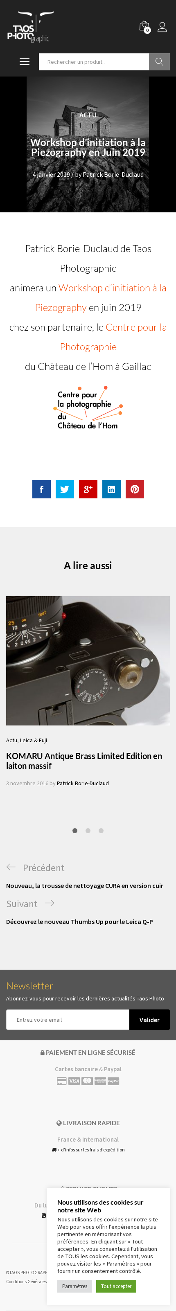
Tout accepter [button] (116, 1286)
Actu (88, 114)
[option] (88, 692)
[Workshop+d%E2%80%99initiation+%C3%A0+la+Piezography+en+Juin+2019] (65, 489)
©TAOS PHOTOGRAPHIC (29, 1272)
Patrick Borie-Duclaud (113, 174)
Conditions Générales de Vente (34, 1281)
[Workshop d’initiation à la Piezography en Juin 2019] (41, 489)
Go (159, 61)
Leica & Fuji (33, 740)
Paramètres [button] (74, 1286)
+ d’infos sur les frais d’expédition (90, 1150)
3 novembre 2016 (27, 783)
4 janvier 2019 (51, 174)
